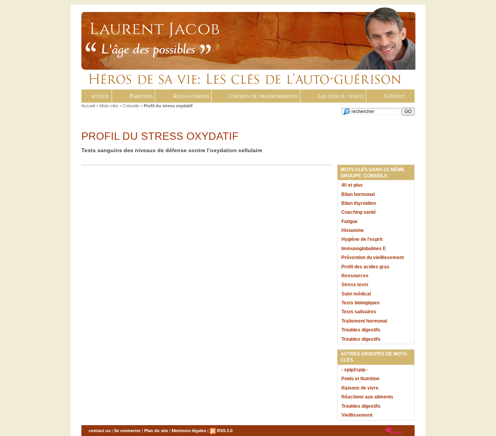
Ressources (355, 275)
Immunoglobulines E (363, 248)
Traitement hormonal (364, 321)
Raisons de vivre (360, 388)
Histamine (352, 230)
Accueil (88, 105)
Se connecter (127, 430)
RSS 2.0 (224, 430)
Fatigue (349, 221)
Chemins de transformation (263, 96)
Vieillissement (356, 415)
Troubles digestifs (361, 330)
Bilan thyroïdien (358, 203)
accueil (100, 96)
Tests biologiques (360, 303)
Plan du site (156, 430)
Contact (394, 96)
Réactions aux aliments (367, 397)
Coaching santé (358, 212)
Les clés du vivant (341, 96)
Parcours (141, 96)
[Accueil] (198, 47)
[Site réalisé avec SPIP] (393, 430)
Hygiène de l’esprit (361, 239)
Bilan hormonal (358, 194)
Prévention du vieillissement (372, 257)
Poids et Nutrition (360, 378)
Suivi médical (356, 294)
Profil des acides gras (365, 266)
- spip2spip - (354, 369)
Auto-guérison (190, 96)
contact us (99, 430)
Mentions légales (189, 430)
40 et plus (352, 185)
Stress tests (355, 284)
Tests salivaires (358, 311)
